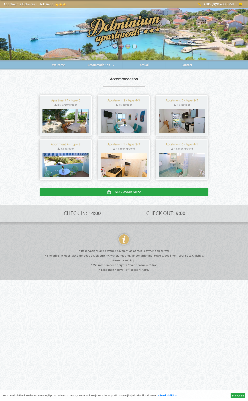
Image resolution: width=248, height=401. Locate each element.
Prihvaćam (238, 395)
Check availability (126, 192)
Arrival (144, 65)
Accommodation (99, 65)
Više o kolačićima (167, 395)
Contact (187, 65)
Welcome (58, 65)
